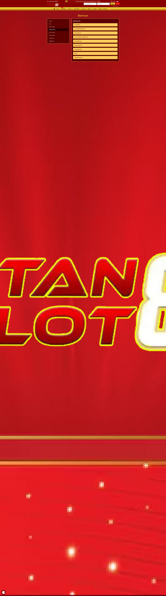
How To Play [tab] (52, 32)
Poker (89, 8)
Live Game (63, 8)
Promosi (105, 8)
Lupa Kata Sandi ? (116, 6)
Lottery (83, 8)
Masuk (112, 3)
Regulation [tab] (51, 41)
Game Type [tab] (51, 26)
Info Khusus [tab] (52, 35)
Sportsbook (76, 8)
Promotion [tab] (51, 38)
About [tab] (50, 21)
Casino (69, 8)
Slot (57, 8)
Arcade (94, 8)
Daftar (117, 3)
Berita (100, 8)
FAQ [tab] (50, 24)
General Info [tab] (52, 29)
